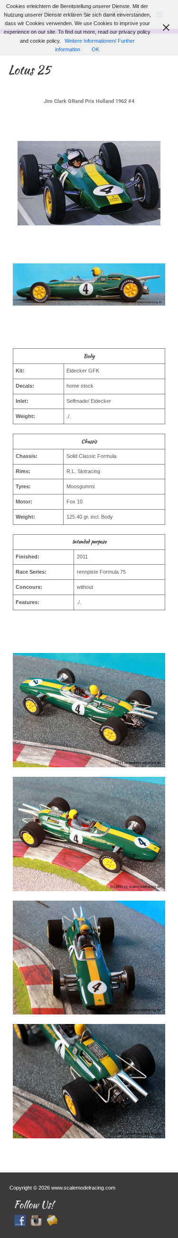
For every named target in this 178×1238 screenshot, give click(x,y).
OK (95, 49)
